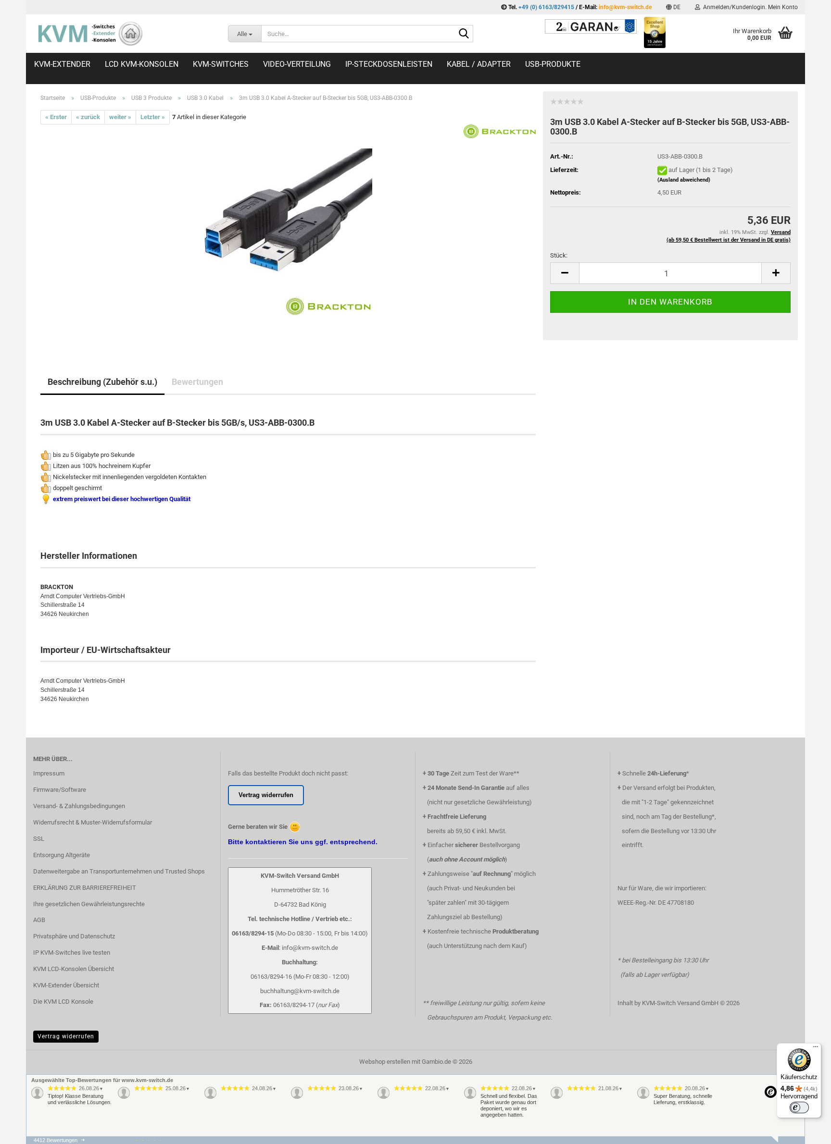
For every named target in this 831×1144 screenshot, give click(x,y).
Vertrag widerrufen (66, 1036)
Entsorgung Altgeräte (61, 855)
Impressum (48, 773)
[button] (673, 7)
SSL (38, 838)
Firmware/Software (59, 789)
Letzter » (152, 117)
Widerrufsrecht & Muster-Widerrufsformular (92, 822)
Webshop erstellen (384, 1061)
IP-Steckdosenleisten (388, 64)
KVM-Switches (221, 64)
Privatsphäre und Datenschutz (74, 936)
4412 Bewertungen (55, 1140)
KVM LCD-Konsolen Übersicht (73, 968)
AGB (39, 919)
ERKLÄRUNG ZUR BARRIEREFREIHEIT (84, 887)
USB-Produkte (552, 64)
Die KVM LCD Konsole (63, 1001)
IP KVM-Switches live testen (71, 952)
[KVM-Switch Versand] (123, 33)
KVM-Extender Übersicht (66, 985)
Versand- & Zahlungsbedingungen (79, 806)
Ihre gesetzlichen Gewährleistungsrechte (89, 904)
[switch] (799, 1107)
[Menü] (815, 1049)
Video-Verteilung (297, 64)
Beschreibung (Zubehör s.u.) (102, 382)
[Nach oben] (804, 1141)
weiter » (120, 117)
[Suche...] (464, 34)
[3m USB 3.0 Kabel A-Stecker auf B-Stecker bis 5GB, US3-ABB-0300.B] (288, 232)
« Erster (56, 117)
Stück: (558, 255)
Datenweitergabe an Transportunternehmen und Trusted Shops (119, 871)
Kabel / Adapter (479, 64)
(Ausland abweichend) (683, 180)
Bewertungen (197, 382)
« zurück (88, 117)
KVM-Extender (62, 64)
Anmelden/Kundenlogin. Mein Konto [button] (749, 7)
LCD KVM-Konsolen (141, 64)
